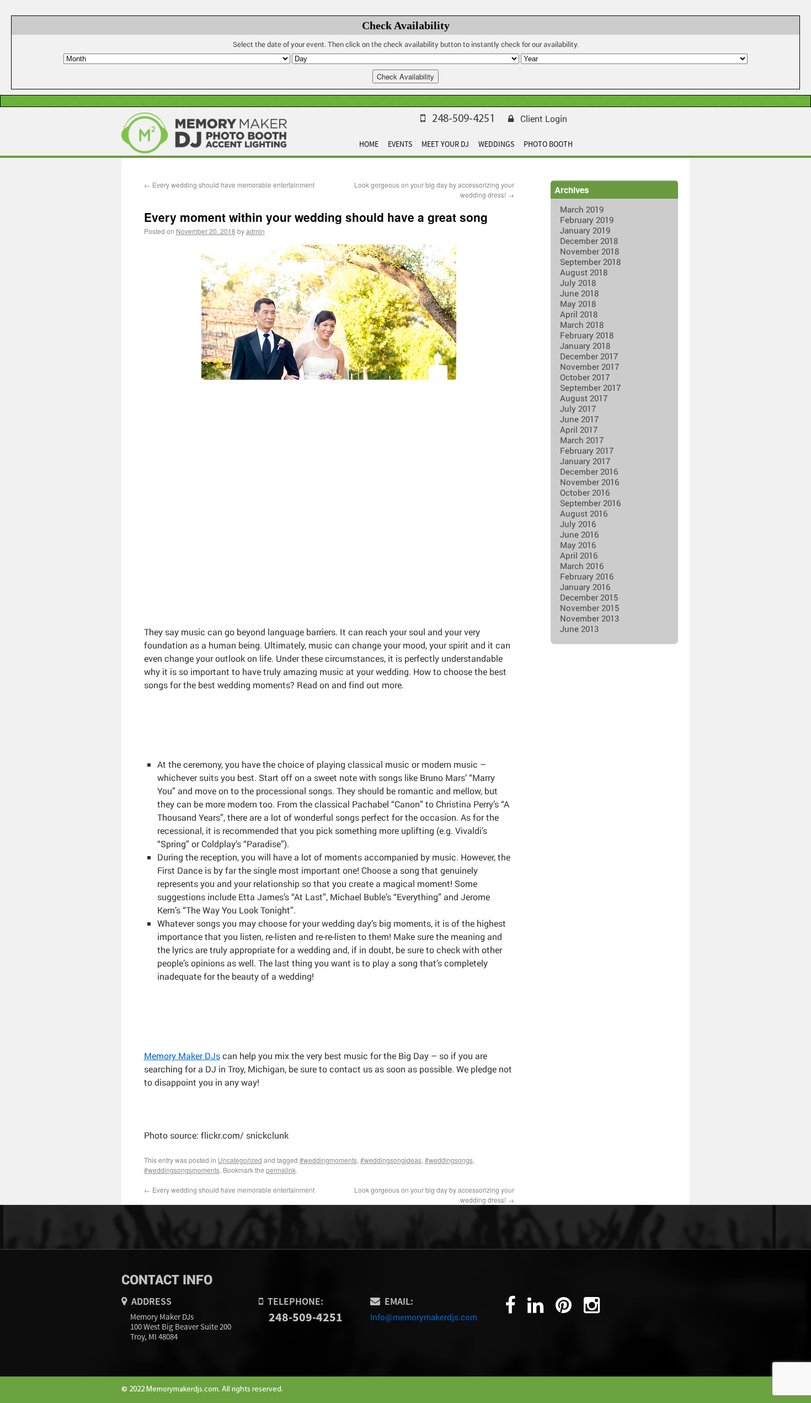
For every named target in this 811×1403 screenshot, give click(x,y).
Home (368, 144)
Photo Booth (548, 144)
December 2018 (589, 240)
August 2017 (583, 397)
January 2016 (585, 586)
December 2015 (589, 597)
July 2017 (578, 408)
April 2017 (578, 429)
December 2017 (589, 356)
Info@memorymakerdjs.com (423, 1316)
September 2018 (590, 261)
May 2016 (578, 544)
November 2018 (589, 251)
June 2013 (579, 628)
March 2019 (582, 209)
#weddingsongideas (390, 1160)
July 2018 (578, 282)
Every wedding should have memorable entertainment (229, 184)
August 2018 (583, 272)
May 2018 (578, 303)
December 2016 (589, 471)
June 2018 (579, 293)
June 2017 (579, 418)
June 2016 (579, 534)
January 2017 (585, 460)
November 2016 (589, 481)
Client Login (543, 118)
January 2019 (585, 230)
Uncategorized (240, 1160)
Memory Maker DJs (182, 1055)
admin (255, 231)
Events (400, 144)
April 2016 (578, 555)
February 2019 (586, 219)
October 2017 (585, 376)
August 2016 (583, 513)
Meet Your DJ (445, 144)
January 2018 (585, 345)
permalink (281, 1170)
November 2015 (589, 607)
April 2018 (578, 314)
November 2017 (589, 366)
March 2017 (582, 439)
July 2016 (578, 523)
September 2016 (590, 502)
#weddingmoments (328, 1160)
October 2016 (585, 492)
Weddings (496, 144)
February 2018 (586, 335)
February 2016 (586, 576)
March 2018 (582, 324)
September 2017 (590, 387)
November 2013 (589, 618)
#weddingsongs (449, 1160)
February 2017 (586, 450)
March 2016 (582, 565)
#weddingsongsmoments (182, 1170)
